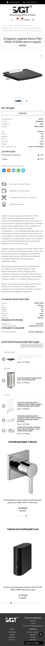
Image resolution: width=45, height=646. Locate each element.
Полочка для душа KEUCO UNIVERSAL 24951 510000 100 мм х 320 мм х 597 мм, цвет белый (29, 404)
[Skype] (23, 170)
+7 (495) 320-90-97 (31, 2)
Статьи (33, 623)
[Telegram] (13, 170)
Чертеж (4, 159)
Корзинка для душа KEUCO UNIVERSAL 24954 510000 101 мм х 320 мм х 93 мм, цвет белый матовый (29, 418)
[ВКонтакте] (4, 170)
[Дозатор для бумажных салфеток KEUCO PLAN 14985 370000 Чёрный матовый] (22, 559)
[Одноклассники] (9, 170)
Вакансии (12, 637)
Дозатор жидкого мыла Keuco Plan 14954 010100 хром (29, 379)
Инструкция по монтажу (11, 155)
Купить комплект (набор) (32, 346)
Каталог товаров (33, 632)
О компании (12, 632)
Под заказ (22, 113)
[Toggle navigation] (33, 20)
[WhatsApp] (18, 170)
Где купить (33, 639)
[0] (16, 20)
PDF (41, 155)
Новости (33, 621)
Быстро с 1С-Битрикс (32, 643)
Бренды (12, 634)
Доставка (33, 634)
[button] (18, 516)
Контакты (12, 639)
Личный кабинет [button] (14, 2)
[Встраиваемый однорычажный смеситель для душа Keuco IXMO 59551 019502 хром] (22, 472)
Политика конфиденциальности (33, 626)
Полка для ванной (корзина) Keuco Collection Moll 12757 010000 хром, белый (28, 429)
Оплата (33, 637)
